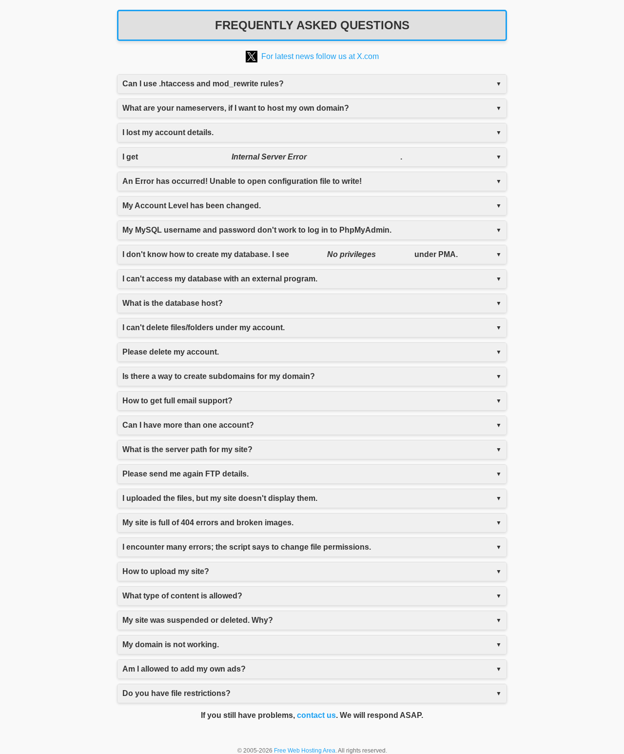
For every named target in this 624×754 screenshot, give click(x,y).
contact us (316, 715)
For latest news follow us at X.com (320, 56)
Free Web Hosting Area (304, 750)
